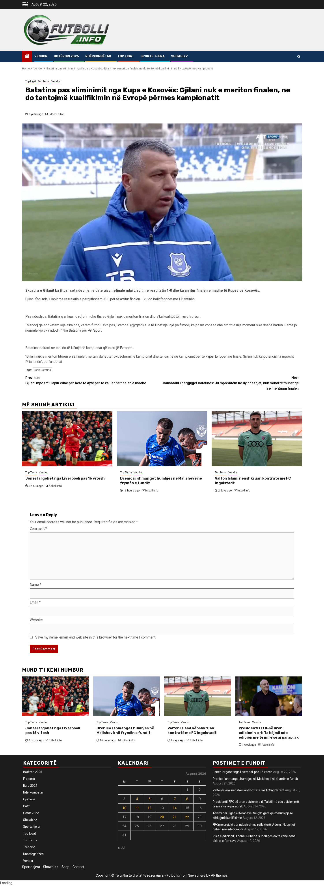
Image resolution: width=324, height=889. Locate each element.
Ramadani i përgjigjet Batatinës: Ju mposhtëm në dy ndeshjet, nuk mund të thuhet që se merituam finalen (231, 383)
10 (124, 808)
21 (175, 817)
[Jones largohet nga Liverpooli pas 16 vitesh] (67, 438)
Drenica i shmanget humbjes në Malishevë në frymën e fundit (125, 730)
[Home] (27, 57)
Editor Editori (56, 114)
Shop (65, 867)
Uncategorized (33, 854)
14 (175, 808)
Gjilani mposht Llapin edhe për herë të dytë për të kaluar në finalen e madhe (85, 380)
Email (35, 602)
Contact (78, 867)
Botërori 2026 (66, 56)
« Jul (121, 848)
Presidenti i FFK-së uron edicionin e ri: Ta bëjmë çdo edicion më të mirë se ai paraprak (269, 733)
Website (36, 620)
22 (187, 817)
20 (162, 817)
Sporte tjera (152, 56)
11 (137, 808)
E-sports (29, 779)
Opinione (29, 799)
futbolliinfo (55, 485)
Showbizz (179, 56)
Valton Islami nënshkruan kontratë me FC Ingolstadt (192, 730)
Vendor (40, 56)
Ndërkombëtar (98, 56)
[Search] (299, 56)
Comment (38, 528)
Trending (29, 847)
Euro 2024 (30, 785)
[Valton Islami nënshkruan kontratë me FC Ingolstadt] (257, 438)
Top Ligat (125, 56)
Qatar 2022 (31, 813)
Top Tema (44, 81)
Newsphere (196, 875)
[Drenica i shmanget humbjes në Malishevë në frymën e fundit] (162, 438)
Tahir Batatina (42, 370)
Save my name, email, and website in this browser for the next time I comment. (95, 637)
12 (149, 808)
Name (35, 585)
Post (26, 806)
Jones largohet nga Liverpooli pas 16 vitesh (65, 478)
